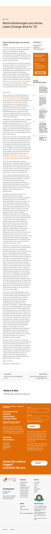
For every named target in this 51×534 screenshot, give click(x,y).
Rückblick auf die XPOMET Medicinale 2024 (43, 139)
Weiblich (36, 421)
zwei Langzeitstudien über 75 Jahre (12, 98)
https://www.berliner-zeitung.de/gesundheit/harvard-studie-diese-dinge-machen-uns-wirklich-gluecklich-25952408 (17, 156)
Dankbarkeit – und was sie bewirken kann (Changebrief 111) (7, 446)
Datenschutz (5, 529)
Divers (41, 421)
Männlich (30, 421)
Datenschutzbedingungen (37, 434)
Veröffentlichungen (38, 49)
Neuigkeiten (36, 47)
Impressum (12, 529)
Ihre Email (29, 415)
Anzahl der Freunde (22, 123)
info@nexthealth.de (9, 498)
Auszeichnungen (38, 503)
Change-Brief (36, 45)
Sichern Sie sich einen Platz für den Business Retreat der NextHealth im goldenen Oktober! (43, 89)
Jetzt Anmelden (40, 72)
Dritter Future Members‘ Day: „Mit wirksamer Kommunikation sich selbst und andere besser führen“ (42, 101)
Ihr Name (29, 407)
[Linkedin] (49, 529)
